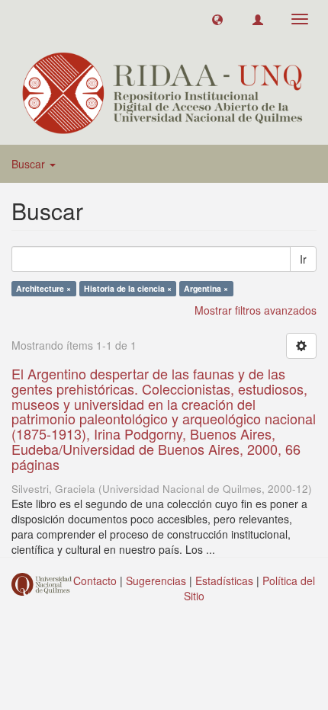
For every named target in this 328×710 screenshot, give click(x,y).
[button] (217, 19)
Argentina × (206, 288)
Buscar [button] (29, 163)
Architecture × (43, 288)
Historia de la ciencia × (128, 288)
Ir (303, 259)
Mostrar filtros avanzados (256, 310)
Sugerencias (156, 580)
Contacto (95, 580)
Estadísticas (224, 580)
